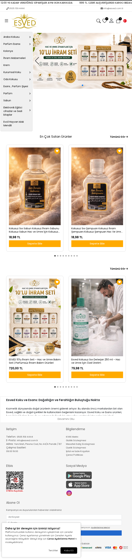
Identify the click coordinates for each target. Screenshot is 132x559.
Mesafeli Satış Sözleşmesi (80, 444)
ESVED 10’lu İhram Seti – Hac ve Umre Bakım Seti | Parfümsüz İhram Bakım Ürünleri (35, 361)
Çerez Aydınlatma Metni (60, 538)
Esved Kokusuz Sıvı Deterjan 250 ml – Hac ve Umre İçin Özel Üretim (95, 361)
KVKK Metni (72, 436)
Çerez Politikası (74, 455)
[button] (6, 20)
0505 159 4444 (17, 8)
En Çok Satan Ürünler (56, 136)
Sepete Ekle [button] (34, 243)
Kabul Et (69, 550)
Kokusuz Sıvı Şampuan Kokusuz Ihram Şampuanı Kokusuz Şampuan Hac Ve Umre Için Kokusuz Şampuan (97, 230)
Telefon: (11, 436)
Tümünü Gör (118, 137)
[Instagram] (69, 493)
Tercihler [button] (53, 550)
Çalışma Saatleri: (16, 447)
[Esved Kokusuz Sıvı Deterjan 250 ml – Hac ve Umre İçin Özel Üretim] (97, 317)
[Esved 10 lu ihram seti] (82, 61)
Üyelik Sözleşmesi (76, 447)
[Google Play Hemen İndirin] (94, 475)
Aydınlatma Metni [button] (100, 527)
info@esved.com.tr (113, 8)
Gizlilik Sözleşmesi (76, 440)
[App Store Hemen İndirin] (94, 484)
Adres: (9, 444)
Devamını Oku (66, 419)
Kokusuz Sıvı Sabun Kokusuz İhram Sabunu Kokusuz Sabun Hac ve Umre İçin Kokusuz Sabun (34, 230)
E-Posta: (11, 440)
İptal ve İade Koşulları (78, 451)
